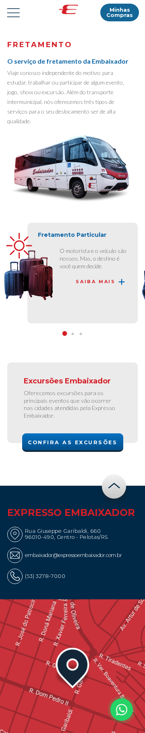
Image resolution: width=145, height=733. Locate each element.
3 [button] (81, 334)
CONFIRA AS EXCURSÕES (72, 442)
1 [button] (64, 334)
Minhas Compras (119, 12)
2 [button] (72, 334)
